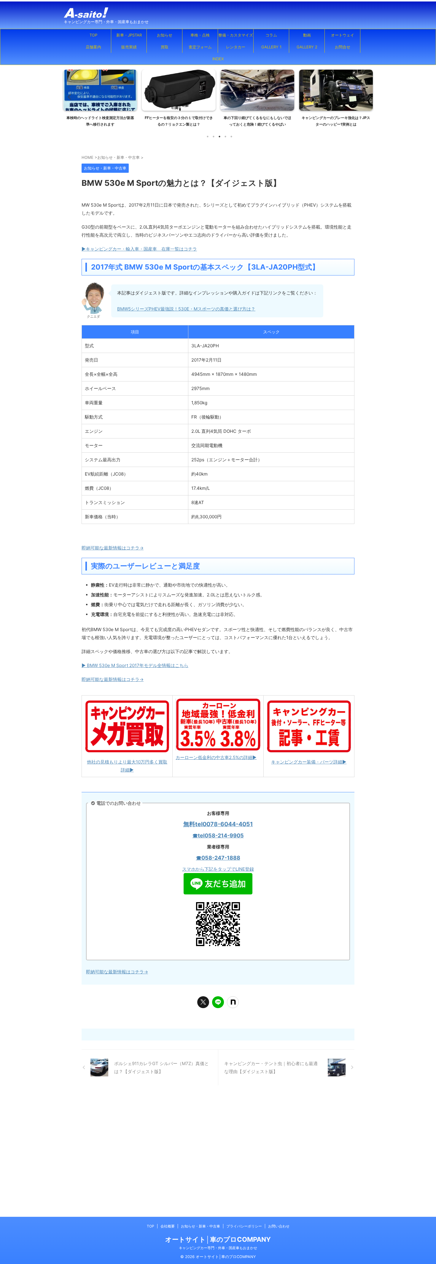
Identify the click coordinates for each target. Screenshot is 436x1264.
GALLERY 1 (271, 47)
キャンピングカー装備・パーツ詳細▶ (308, 762)
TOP (93, 35)
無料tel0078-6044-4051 (218, 824)
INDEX (218, 58)
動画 (307, 35)
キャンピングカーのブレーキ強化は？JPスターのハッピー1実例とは (336, 120)
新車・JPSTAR (129, 35)
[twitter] (203, 1002)
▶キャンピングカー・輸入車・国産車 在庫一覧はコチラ (139, 249)
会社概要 (167, 1226)
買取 (164, 47)
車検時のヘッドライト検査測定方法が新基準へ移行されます (100, 120)
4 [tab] (225, 137)
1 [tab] (208, 137)
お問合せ (342, 47)
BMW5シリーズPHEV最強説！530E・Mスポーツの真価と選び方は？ (186, 309)
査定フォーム (200, 47)
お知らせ (164, 35)
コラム (271, 35)
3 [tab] (219, 137)
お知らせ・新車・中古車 (200, 1226)
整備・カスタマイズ (235, 35)
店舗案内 (93, 47)
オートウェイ (342, 35)
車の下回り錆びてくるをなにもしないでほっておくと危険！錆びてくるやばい (257, 120)
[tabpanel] (100, 99)
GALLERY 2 (307, 47)
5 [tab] (231, 137)
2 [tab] (214, 137)
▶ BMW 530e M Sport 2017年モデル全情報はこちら (135, 665)
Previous (68, 96)
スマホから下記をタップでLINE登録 (218, 869)
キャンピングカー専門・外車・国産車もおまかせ (218, 1248)
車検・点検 (200, 35)
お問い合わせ (278, 1226)
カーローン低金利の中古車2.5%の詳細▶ (216, 757)
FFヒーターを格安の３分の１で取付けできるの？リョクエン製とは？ (179, 120)
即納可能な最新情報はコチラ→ (113, 548)
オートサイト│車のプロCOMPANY (218, 1239)
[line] (218, 1002)
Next (367, 96)
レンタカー (235, 47)
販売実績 (129, 47)
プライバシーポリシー (244, 1226)
